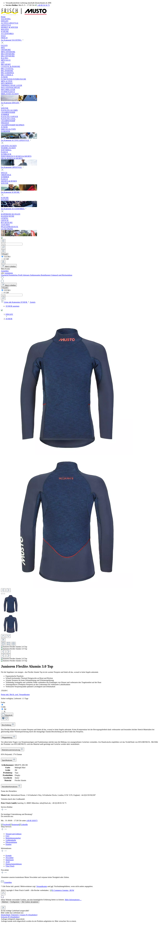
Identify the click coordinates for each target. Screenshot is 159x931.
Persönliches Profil (15, 275)
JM (5, 709)
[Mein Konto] (3, 262)
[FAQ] (2, 238)
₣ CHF (6, 259)
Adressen (26, 275)
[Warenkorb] (2, 282)
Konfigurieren (14, 902)
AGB (8, 862)
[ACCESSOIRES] (19, 236)
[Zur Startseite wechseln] (24, 15)
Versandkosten (41, 886)
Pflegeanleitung (7, 737)
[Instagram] (14, 825)
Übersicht (4, 275)
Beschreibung (7, 725)
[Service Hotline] (79, 897)
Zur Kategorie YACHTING (11, 40)
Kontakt (9, 856)
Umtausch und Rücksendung (61, 275)
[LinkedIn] (23, 825)
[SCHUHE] (19, 206)
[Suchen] (3, 247)
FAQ (7, 836)
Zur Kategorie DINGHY (10, 103)
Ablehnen (5, 902)
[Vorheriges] (3, 590)
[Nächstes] (8, 590)
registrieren (9, 273)
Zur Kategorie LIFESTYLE (11, 167)
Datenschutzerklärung (14, 864)
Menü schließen (10, 266)
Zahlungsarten (35, 275)
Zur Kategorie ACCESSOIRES (13, 209)
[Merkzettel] (2, 278)
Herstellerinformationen (10, 787)
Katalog (8, 844)
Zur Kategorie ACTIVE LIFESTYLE (15, 140)
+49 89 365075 (31, 821)
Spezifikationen (7, 760)
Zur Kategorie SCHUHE (10, 192)
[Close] (3, 640)
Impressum (10, 860)
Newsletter (10, 858)
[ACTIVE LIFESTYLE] (19, 165)
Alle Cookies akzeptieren (30, 902)
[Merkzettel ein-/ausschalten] (5, 718)
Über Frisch (10, 866)
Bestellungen (46, 275)
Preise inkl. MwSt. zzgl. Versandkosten (15, 695)
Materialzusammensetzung (11, 750)
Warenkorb (8, 715)
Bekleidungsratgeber (13, 838)
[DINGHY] (19, 138)
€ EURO (6, 257)
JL (5, 712)
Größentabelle (11, 840)
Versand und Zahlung (13, 834)
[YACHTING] (19, 100)
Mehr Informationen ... (73, 900)
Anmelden (5, 271)
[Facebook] (5, 825)
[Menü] (3, 241)
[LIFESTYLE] (19, 190)
